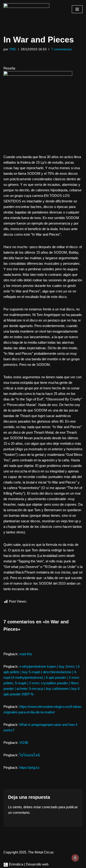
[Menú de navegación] (77, 9)
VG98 (23, 743)
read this (25, 654)
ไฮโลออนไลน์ (29, 755)
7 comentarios (61, 49)
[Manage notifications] (75, 858)
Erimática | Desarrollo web (28, 864)
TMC (12, 49)
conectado (50, 807)
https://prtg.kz (29, 767)
